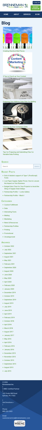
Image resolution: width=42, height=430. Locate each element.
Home (6, 14)
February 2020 (9, 285)
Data (6, 208)
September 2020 (10, 267)
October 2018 (9, 321)
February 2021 (9, 264)
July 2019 (7, 307)
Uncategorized (9, 237)
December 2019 (10, 292)
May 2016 (7, 339)
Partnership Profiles (11, 226)
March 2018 (8, 328)
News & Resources (11, 223)
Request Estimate (35, 7)
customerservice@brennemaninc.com (16, 418)
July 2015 (7, 371)
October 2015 (9, 360)
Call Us (37, 2)
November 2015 (10, 357)
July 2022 (7, 250)
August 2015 (8, 367)
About (16, 14)
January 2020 (9, 289)
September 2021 (10, 253)
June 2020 (8, 275)
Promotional (8, 233)
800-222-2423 (7, 411)
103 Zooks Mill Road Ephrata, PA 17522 (9, 394)
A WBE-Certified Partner (10, 389)
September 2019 (10, 300)
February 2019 (9, 317)
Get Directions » (8, 402)
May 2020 (7, 278)
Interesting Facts (10, 212)
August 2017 (8, 332)
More (37, 14)
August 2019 (8, 303)
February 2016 (9, 346)
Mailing (7, 215)
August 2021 (8, 257)
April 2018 (7, 325)
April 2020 (7, 282)
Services (27, 14)
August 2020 (8, 271)
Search (36, 166)
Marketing (8, 219)
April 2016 (7, 342)
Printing (7, 230)
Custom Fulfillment (11, 205)
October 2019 (9, 296)
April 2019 (7, 314)
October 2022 (9, 246)
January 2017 (9, 335)
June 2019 (8, 310)
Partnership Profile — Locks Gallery (16, 192)
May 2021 (7, 260)
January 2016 (9, 350)
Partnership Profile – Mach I (14, 195)
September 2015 (10, 364)
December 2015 (10, 353)
